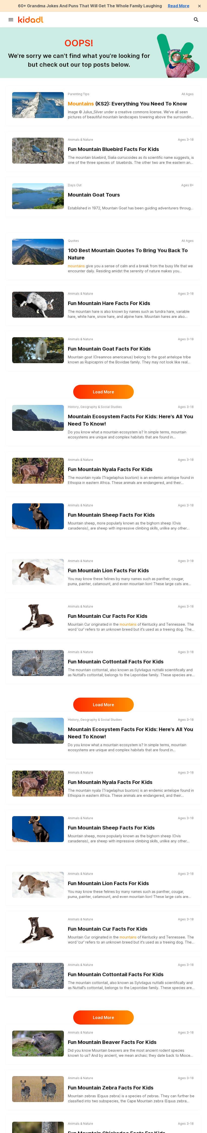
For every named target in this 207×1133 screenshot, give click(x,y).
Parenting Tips (78, 94)
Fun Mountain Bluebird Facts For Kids (113, 149)
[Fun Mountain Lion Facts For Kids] (38, 571)
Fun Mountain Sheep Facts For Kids (111, 515)
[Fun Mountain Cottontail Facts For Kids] (38, 662)
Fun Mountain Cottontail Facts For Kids (116, 662)
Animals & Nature (80, 139)
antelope (171, 477)
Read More (178, 5)
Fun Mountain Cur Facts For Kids (107, 616)
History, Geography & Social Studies (95, 407)
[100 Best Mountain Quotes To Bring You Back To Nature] (38, 252)
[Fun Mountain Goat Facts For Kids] (38, 349)
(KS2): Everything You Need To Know (127, 104)
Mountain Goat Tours (94, 195)
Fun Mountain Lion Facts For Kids (108, 571)
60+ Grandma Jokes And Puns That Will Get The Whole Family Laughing (90, 5)
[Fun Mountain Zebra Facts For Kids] (38, 1088)
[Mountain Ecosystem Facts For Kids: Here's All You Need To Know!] (38, 418)
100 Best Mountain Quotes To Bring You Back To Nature (128, 254)
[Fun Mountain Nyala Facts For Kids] (38, 470)
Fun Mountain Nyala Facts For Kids (110, 469)
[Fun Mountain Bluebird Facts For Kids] (38, 150)
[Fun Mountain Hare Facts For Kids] (38, 304)
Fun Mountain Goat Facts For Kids (109, 349)
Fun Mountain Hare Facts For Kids (109, 303)
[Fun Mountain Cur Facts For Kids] (38, 617)
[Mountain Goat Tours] (38, 196)
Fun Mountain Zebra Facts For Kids (110, 1088)
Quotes (73, 241)
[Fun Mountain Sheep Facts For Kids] (38, 515)
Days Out (75, 185)
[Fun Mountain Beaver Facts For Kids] (38, 1043)
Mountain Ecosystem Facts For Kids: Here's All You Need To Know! (130, 420)
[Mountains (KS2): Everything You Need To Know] (38, 105)
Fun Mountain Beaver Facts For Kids (112, 1042)
